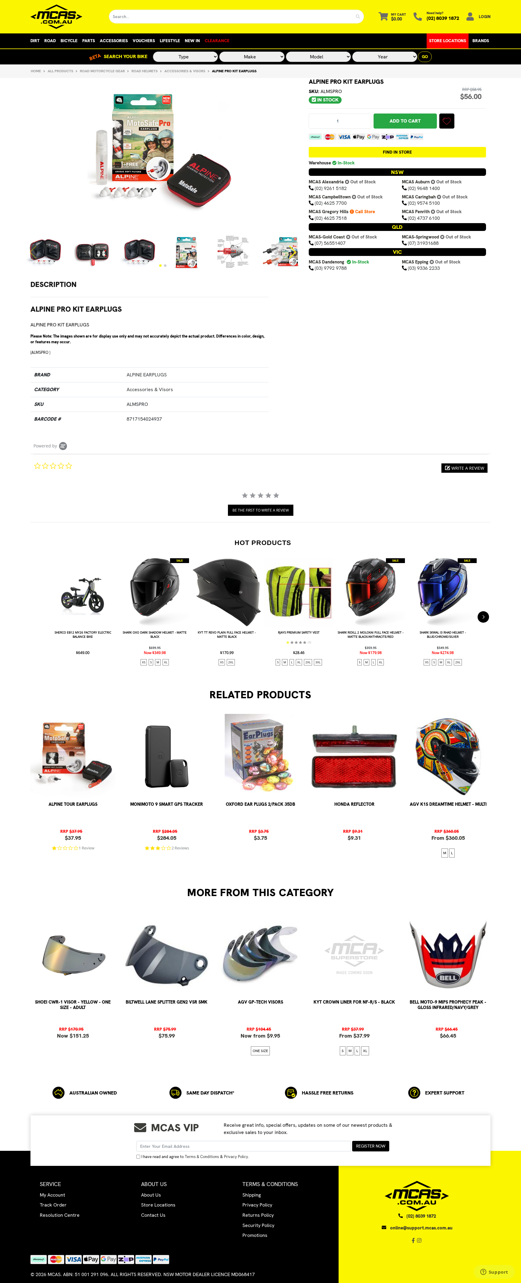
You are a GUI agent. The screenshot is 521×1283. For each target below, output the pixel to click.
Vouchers (144, 40)
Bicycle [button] (69, 40)
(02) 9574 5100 (424, 203)
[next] (483, 617)
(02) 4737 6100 (424, 218)
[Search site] (358, 16)
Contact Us (153, 1215)
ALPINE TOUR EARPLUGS (73, 804)
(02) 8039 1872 (443, 18)
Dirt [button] (34, 40)
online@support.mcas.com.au (421, 1228)
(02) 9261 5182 (331, 188)
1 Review (86, 848)
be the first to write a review (260, 510)
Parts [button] (88, 40)
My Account (52, 1195)
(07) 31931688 (423, 243)
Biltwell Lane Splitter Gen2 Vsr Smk (166, 1002)
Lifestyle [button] (170, 40)
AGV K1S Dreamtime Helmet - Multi (448, 804)
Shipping (251, 1195)
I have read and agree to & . (195, 1156)
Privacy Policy (236, 1156)
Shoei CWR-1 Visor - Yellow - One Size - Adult (73, 1004)
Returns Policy (258, 1215)
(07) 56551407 (330, 243)
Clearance (217, 40)
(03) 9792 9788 (331, 268)
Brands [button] (480, 40)
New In (192, 40)
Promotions (254, 1235)
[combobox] (230, 16)
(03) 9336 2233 (424, 268)
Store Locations (447, 40)
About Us (151, 1195)
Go (425, 56)
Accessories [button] (114, 40)
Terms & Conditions (202, 1156)
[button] (160, 265)
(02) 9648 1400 (424, 188)
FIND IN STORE (397, 152)
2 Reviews (180, 848)
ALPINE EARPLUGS (147, 375)
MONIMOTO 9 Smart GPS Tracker (166, 804)
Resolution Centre (60, 1215)
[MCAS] (64, 17)
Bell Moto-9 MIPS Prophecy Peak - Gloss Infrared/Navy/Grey (448, 1004)
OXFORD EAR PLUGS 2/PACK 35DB (260, 804)
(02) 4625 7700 (331, 203)
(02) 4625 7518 (331, 218)
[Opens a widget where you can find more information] (494, 1272)
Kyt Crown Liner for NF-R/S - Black (354, 1002)
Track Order (53, 1205)
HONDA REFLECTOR (354, 804)
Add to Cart (405, 121)
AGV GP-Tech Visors (260, 1002)
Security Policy (258, 1225)
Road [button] (50, 40)
